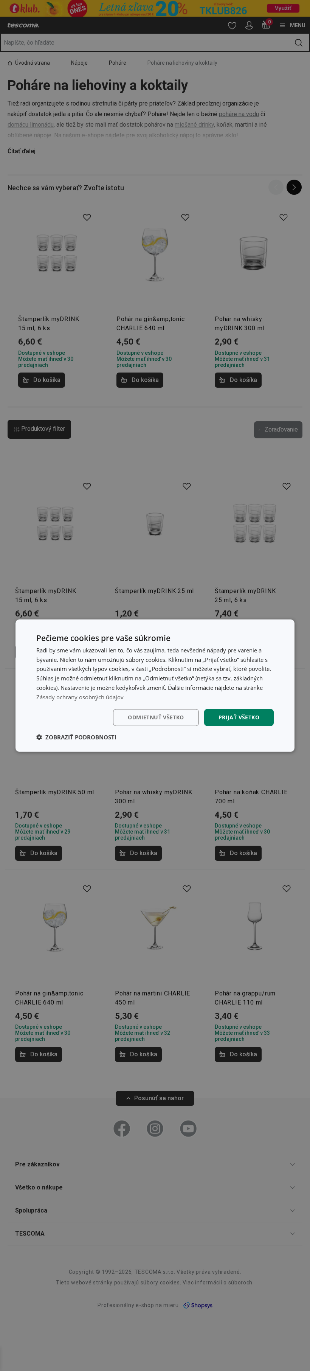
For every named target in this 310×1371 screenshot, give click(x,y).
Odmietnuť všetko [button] (156, 717)
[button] (76, 737)
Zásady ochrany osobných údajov (80, 696)
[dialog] (155, 685)
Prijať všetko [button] (239, 717)
